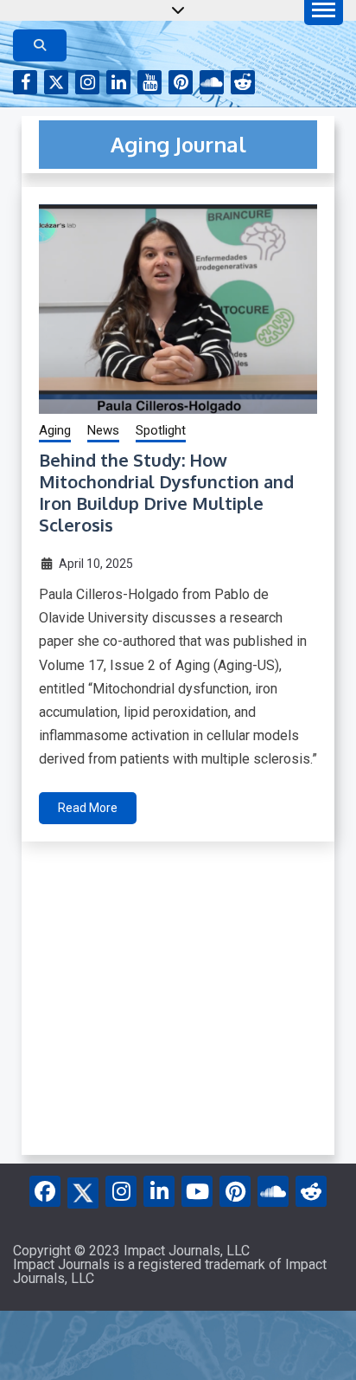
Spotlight (161, 430)
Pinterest (180, 82)
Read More (88, 808)
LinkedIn (118, 82)
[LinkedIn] (159, 1191)
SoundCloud (212, 82)
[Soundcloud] (273, 1191)
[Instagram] (121, 1191)
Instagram (87, 82)
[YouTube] (197, 1191)
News (103, 430)
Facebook (25, 82)
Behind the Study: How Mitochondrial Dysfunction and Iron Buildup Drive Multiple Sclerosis (166, 492)
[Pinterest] (235, 1191)
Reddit (243, 82)
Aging (55, 430)
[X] (83, 1190)
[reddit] (311, 1191)
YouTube (149, 82)
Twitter (56, 82)
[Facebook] (44, 1191)
